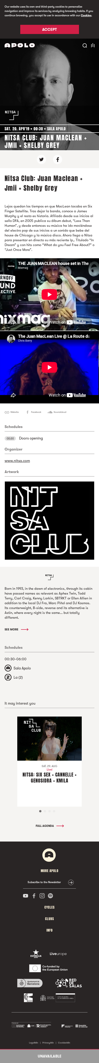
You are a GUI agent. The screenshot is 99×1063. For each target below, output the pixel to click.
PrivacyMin (48, 1042)
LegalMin (33, 1042)
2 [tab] (45, 811)
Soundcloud (60, 412)
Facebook (36, 412)
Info (50, 930)
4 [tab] (54, 811)
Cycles (49, 907)
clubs (49, 918)
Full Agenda (45, 826)
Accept (49, 30)
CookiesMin (64, 1042)
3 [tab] (49, 811)
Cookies (86, 15)
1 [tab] (40, 811)
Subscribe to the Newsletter (44, 882)
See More (12, 629)
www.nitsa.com (17, 461)
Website (14, 412)
